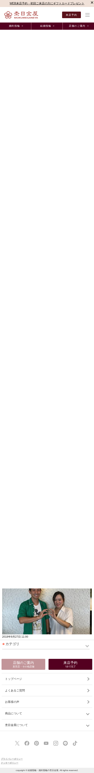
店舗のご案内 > (79, 25)
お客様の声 (12, 701)
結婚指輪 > (47, 25)
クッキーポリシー (9, 763)
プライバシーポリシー (12, 759)
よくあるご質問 (15, 690)
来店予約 (71, 15)
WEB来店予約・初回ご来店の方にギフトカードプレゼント (47, 3)
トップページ (13, 679)
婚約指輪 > (16, 25)
